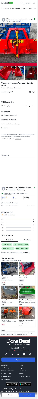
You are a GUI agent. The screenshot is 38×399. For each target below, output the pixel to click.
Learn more (26, 252)
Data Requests (6, 376)
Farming (7, 8)
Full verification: (7, 193)
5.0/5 (3, 197)
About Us (4, 365)
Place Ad (27, 3)
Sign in (18, 360)
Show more (18, 138)
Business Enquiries (7, 371)
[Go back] (2, 8)
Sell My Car (22, 371)
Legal (3, 391)
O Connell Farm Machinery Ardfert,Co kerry (19, 19)
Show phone (27, 395)
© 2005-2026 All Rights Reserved (11, 389)
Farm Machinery (16, 8)
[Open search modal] (21, 3)
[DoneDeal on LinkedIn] (24, 354)
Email (9, 395)
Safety (21, 373)
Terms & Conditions (24, 391)
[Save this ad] (33, 92)
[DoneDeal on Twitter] (12, 354)
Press (21, 365)
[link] (9, 273)
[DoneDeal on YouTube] (18, 354)
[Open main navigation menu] (34, 3)
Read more (4, 128)
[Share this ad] (30, 92)
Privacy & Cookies (11, 391)
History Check (6, 373)
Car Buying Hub (6, 368)
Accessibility (5, 379)
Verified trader (10, 21)
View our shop (31, 205)
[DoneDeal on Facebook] (6, 354)
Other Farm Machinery (29, 8)
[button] (18, 44)
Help (20, 368)
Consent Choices (24, 376)
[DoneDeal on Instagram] (30, 354)
